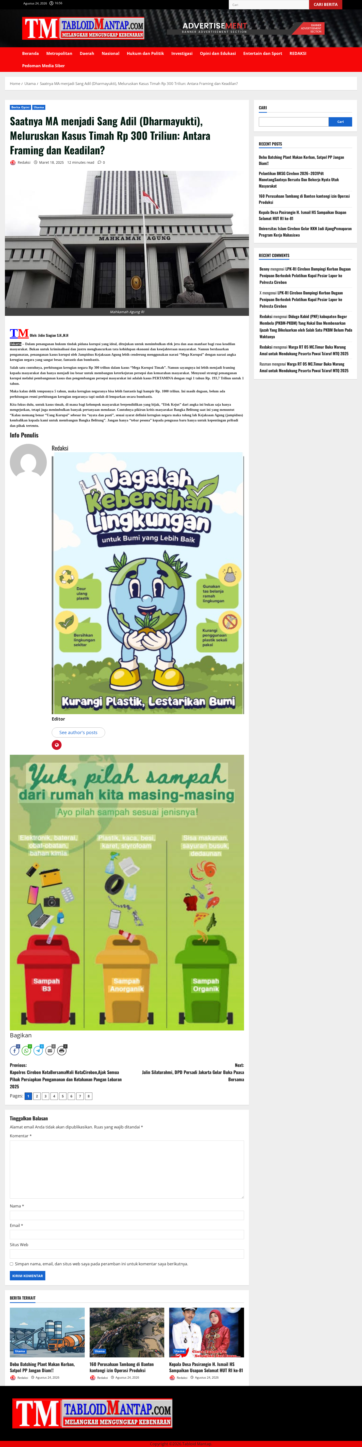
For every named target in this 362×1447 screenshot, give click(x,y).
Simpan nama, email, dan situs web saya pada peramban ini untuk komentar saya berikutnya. (101, 1264)
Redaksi (24, 162)
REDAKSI (298, 53)
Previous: (66, 1075)
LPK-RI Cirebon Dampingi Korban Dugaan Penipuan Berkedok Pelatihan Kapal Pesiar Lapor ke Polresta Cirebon (305, 275)
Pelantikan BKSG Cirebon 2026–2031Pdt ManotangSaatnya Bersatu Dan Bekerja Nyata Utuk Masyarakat (299, 179)
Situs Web (19, 1244)
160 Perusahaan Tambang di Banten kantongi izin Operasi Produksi (122, 1367)
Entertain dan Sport (262, 53)
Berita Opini (20, 107)
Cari (263, 108)
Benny (264, 269)
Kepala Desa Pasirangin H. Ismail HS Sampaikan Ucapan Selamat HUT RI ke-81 (206, 1367)
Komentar (21, 1136)
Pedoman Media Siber (43, 65)
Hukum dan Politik (145, 53)
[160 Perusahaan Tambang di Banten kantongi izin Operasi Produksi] (127, 1332)
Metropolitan (59, 53)
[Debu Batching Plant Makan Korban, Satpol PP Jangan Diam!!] (47, 1332)
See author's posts (78, 732)
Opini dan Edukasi (218, 53)
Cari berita (328, 3)
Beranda (30, 53)
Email (16, 1225)
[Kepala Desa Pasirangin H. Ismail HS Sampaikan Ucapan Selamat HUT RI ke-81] (206, 1332)
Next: (193, 1072)
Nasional (110, 53)
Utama (39, 107)
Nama (17, 1206)
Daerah (87, 53)
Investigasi (182, 53)
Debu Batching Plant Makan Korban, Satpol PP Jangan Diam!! (42, 1367)
